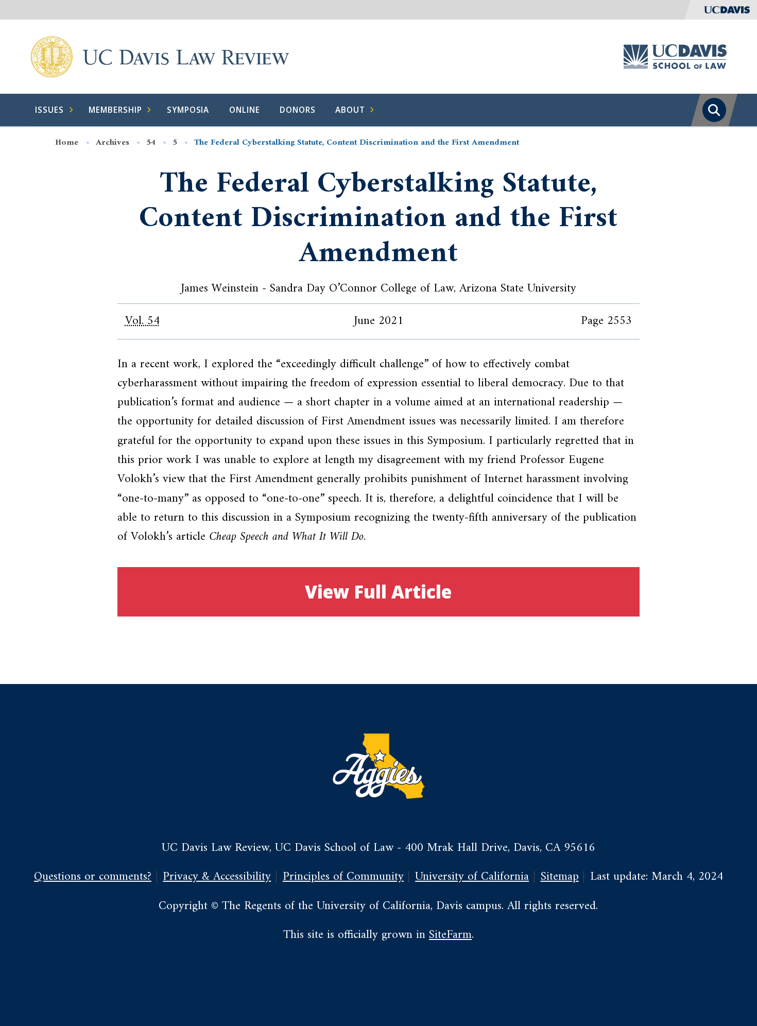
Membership (115, 110)
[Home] (51, 56)
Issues (49, 110)
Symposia (188, 110)
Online (244, 110)
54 (151, 142)
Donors (298, 110)
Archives (112, 142)
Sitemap (560, 876)
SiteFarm (450, 935)
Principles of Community (343, 876)
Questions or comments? (92, 876)
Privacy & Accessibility (217, 876)
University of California (472, 876)
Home (66, 142)
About (350, 110)
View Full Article (378, 591)
